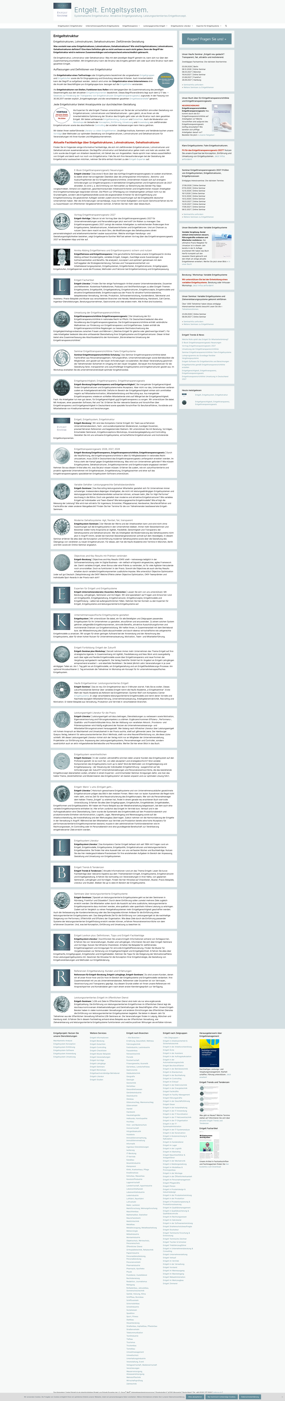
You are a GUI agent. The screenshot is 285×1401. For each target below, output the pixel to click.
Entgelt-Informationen (99, 1037)
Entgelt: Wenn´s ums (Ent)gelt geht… (93, 787)
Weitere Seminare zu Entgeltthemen (199, 87)
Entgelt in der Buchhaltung (174, 1075)
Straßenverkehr (132, 1329)
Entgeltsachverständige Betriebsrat (105, 1073)
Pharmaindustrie (133, 1265)
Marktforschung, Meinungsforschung (141, 1208)
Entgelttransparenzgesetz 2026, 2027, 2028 (97, 449)
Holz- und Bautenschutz (136, 1125)
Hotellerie (130, 1134)
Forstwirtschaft (132, 1060)
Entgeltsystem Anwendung (64, 1053)
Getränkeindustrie (133, 1092)
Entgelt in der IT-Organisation (175, 1120)
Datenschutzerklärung (250, 1397)
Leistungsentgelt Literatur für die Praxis (95, 712)
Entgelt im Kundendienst (173, 1142)
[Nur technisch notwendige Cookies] (282, 1397)
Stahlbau (130, 1320)
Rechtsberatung (133, 1278)
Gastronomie (131, 1070)
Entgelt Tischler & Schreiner (174, 1242)
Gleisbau (130, 1099)
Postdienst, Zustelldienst (136, 1275)
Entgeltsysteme (81, 696)
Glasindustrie (131, 1096)
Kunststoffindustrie (134, 1179)
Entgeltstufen (64, 78)
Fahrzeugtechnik (133, 1044)
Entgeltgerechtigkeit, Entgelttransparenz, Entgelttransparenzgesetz (109, 380)
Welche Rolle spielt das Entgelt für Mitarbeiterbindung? (205, 339)
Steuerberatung (132, 1323)
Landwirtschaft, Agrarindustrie (139, 1186)
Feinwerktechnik (133, 1054)
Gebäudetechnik (133, 1073)
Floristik (129, 1057)
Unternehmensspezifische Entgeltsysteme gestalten (101, 615)
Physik (129, 1272)
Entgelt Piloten (169, 1186)
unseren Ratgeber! (206, 135)
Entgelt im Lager (170, 1145)
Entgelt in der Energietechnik (175, 1088)
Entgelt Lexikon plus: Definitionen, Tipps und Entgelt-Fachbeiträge (109, 935)
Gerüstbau (130, 1086)
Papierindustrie (132, 1253)
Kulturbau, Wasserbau (135, 1176)
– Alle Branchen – (133, 1037)
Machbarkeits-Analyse (62, 1040)
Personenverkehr (133, 1262)
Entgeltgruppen (147, 75)
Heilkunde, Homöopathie (136, 1118)
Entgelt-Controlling (98, 1047)
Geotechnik (131, 1083)
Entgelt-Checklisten (98, 1050)
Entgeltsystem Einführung (64, 1047)
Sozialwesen (131, 1310)
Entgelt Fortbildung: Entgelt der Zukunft (95, 647)
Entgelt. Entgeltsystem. (111, 10)
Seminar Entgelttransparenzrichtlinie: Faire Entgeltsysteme (105, 351)
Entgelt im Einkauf (170, 1082)
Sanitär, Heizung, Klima (136, 1294)
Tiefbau (129, 1339)
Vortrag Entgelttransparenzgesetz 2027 (94, 214)
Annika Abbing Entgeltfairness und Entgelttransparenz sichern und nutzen (113, 250)
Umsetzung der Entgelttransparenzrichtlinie (97, 312)
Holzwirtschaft (132, 1128)
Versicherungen (132, 1368)
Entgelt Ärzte (168, 1050)
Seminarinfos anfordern (193, 85)
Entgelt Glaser (169, 1104)
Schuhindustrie (132, 1307)
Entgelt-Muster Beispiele (100, 1054)
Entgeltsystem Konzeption (64, 1044)
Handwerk (130, 1112)
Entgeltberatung (111, 119)
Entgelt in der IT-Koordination (175, 1114)
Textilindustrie (132, 1336)
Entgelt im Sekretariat (172, 1220)
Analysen (124, 119)
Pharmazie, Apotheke (135, 1268)
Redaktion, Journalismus (136, 1281)
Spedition (130, 1313)
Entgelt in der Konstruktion (174, 1133)
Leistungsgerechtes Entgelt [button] (154, 26)
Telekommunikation (134, 1332)
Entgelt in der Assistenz (173, 1053)
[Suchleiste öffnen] (226, 25)
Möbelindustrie (132, 1234)
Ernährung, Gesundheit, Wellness (140, 1041)
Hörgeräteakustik (133, 1131)
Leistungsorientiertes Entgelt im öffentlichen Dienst (101, 997)
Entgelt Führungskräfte (172, 1098)
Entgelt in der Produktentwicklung (177, 1195)
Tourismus (130, 1342)
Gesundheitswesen (134, 1089)
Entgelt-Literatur (97, 1076)
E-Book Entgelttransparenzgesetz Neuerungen (98, 170)
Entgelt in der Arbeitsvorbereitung (177, 1047)
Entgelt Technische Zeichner (175, 1239)
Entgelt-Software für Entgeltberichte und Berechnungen (205, 361)
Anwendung (143, 122)
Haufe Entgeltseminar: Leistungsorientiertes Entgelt (101, 683)
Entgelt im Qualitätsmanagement (176, 1207)
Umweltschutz (132, 1355)
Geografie (130, 1076)
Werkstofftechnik (133, 1377)
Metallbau (130, 1224)
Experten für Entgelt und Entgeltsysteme (95, 588)
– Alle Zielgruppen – (171, 1037)
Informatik (130, 1144)
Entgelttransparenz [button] (130, 26)
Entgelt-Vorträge (97, 1060)
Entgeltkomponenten (96, 92)
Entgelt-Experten (137, 159)
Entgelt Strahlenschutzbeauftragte (177, 1226)
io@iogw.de (217, 1392)
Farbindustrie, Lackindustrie (138, 1047)
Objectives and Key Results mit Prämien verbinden (100, 555)
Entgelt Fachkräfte (171, 1091)
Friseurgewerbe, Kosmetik (137, 1063)
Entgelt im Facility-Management (176, 1095)
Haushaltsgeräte (133, 1115)
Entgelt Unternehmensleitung (175, 1254)
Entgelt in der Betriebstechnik (175, 1069)
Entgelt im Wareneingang (173, 1274)
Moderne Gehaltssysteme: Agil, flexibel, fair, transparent (103, 520)
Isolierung (130, 1150)
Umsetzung (127, 122)
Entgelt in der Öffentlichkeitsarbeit (177, 1176)
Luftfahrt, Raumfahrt (135, 1198)
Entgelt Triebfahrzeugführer (174, 1245)
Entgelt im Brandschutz (173, 1072)
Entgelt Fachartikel (84, 280)
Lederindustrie (132, 1195)
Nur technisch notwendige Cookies (221, 1397)
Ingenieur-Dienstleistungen (137, 1147)
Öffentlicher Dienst (134, 1246)
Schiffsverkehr (132, 1300)
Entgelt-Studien (96, 1079)
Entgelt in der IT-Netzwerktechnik (177, 1117)
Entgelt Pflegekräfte (171, 1183)
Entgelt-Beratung (97, 1041)
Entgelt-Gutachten (97, 1044)
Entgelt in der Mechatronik (174, 1161)
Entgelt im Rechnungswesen (175, 1217)
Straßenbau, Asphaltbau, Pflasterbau (141, 1326)
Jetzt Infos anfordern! (203, 285)
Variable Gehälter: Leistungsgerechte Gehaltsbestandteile (104, 484)
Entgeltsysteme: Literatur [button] (181, 26)
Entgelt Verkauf (169, 1258)
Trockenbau (131, 1345)
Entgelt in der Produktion (173, 1198)
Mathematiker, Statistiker (137, 1215)
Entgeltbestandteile (139, 98)
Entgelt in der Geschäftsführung (176, 1101)
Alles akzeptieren (195, 1397)
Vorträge (57, 133)
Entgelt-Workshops (98, 1070)
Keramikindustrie (133, 1163)
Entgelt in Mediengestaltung (175, 1164)
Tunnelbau (130, 1349)
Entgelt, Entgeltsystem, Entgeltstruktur (94, 419)
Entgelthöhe (125, 84)
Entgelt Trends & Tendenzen (89, 867)
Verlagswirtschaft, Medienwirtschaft (141, 1365)
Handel (129, 1109)
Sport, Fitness (132, 1316)
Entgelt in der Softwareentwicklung (178, 1223)
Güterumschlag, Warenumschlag (139, 1102)
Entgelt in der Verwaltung (173, 1264)
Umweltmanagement (135, 1352)
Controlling (100, 125)
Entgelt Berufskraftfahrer (173, 1065)
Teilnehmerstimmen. (190, 309)
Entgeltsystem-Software (63, 1050)
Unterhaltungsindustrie (136, 1358)
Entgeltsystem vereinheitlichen (90, 754)
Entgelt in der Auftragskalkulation (177, 1056)
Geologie (130, 1079)
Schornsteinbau (132, 1303)
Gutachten (138, 119)
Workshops (78, 122)
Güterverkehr (131, 1105)
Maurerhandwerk (133, 1218)
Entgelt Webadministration (174, 1277)
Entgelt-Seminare (97, 1067)
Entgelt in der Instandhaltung (175, 1107)
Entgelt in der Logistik (172, 1148)
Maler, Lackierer (133, 1205)
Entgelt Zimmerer (170, 1283)
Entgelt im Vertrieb (171, 1261)
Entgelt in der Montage (172, 1173)
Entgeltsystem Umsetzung (64, 1057)
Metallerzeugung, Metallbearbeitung (141, 1228)
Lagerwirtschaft (133, 1182)
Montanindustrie (133, 1237)
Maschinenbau (132, 1211)
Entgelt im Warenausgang (173, 1270)
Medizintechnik (132, 1221)
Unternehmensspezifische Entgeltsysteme (102, 26)
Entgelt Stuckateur (171, 1230)
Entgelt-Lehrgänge (98, 1063)
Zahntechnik (131, 1384)
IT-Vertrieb (130, 1156)
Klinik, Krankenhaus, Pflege (137, 1169)
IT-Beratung (131, 1153)
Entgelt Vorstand (170, 1267)
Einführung (116, 122)
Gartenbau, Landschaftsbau (138, 1067)
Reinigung (130, 1285)
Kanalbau (130, 1160)
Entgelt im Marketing (172, 1152)
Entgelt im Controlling (172, 1078)
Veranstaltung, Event (135, 1362)
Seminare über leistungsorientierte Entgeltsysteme (101, 893)
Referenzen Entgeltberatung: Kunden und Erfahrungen (103, 971)
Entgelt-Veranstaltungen (100, 1057)
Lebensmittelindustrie (135, 1192)
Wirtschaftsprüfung (134, 1380)
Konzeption (104, 122)
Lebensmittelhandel (134, 1189)
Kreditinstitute (132, 1173)
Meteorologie (132, 1231)
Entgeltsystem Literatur (86, 840)
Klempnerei (131, 1166)
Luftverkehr (131, 1202)
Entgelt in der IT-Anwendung (175, 1111)
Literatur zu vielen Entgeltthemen (100, 130)
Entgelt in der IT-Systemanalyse (176, 1130)
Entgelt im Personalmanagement (176, 1180)
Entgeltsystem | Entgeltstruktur (70, 26)
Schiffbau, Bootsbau (135, 1297)
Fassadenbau (131, 1050)
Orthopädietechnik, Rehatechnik (139, 1250)
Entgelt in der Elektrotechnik (175, 1085)
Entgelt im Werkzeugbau (173, 1280)
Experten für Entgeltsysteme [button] (207, 26)
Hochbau (130, 1121)
